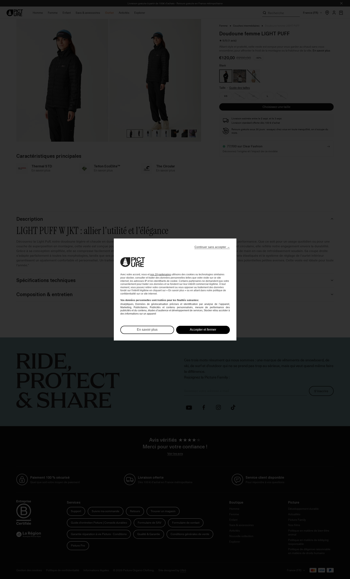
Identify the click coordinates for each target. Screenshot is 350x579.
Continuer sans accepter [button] (212, 247)
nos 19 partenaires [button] (160, 274)
